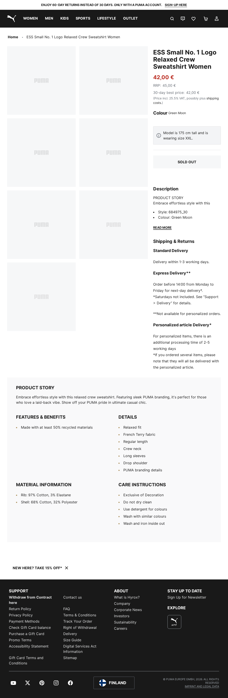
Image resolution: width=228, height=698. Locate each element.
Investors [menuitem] (121, 616)
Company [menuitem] (122, 603)
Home (13, 37)
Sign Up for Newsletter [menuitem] (186, 597)
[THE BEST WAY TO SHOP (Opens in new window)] (174, 622)
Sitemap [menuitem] (70, 658)
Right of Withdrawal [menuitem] (80, 627)
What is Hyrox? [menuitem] (127, 597)
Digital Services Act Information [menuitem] (79, 649)
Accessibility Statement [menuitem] (29, 646)
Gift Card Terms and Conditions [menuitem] (26, 660)
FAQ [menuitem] (66, 609)
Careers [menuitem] (120, 628)
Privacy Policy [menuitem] (21, 615)
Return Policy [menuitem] (20, 609)
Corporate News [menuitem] (128, 609)
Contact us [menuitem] (72, 597)
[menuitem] (30, 19)
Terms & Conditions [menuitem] (79, 615)
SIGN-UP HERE (176, 5)
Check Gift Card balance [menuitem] (30, 627)
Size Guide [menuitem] (72, 640)
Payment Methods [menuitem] (24, 621)
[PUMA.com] (10, 18)
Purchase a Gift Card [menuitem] (26, 633)
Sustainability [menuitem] (125, 622)
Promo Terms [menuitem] (20, 640)
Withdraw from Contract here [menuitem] (30, 600)
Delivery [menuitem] (70, 633)
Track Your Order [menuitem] (77, 621)
